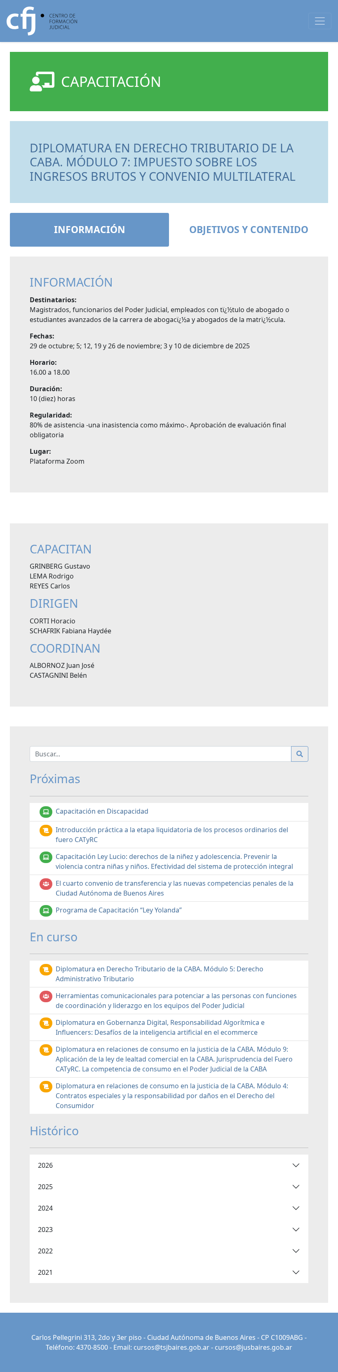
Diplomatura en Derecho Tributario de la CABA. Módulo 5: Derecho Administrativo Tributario (159, 973)
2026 (45, 1165)
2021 (45, 1272)
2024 (45, 1208)
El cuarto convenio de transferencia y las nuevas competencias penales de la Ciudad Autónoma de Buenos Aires (174, 888)
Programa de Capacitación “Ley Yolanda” (119, 910)
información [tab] (89, 229)
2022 (45, 1250)
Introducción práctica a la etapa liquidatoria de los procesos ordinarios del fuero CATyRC (172, 834)
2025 (45, 1186)
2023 (45, 1229)
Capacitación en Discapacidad (102, 811)
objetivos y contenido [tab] (248, 229)
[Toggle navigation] (319, 21)
